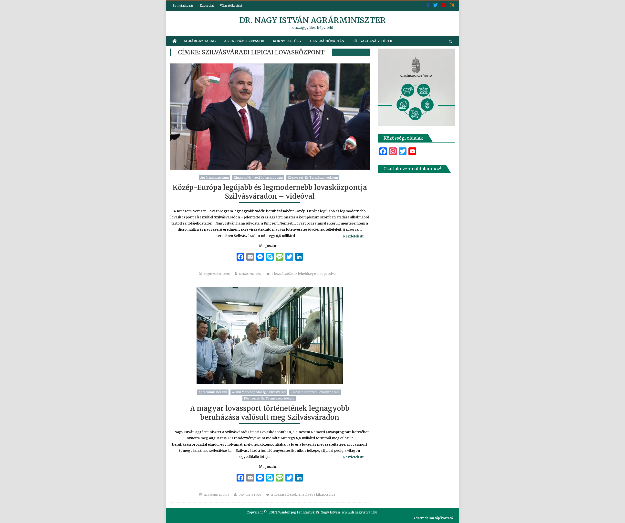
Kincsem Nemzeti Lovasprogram (258, 177)
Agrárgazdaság (200, 41)
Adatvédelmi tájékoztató (433, 518)
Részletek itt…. (355, 236)
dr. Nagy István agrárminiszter (312, 20)
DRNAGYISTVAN (250, 274)
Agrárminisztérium (214, 177)
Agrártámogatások (244, 41)
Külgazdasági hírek (372, 41)
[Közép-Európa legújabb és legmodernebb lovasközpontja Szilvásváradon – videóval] (270, 116)
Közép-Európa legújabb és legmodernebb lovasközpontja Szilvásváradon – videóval (270, 192)
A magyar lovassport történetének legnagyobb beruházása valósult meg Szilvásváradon (269, 412)
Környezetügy (287, 41)
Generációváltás (327, 41)
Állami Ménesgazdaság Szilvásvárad (259, 392)
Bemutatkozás (183, 5)
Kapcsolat (207, 5)
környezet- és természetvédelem (313, 177)
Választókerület (231, 5)
